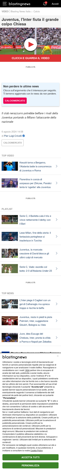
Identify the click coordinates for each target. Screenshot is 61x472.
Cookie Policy (36, 450)
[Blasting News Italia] (19, 4)
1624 (27, 370)
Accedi (55, 3)
